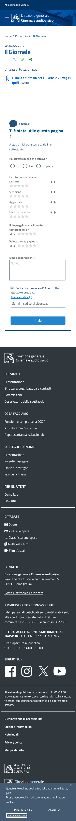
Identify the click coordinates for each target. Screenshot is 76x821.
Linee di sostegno (16, 467)
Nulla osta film (17, 544)
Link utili (10, 500)
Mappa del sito (14, 750)
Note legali (11, 734)
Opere (12, 524)
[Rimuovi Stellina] (51, 182)
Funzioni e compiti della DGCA (25, 421)
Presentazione (14, 381)
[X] (14, 59)
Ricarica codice (20, 297)
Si (18, 166)
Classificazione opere (22, 537)
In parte (48, 166)
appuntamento (21, 696)
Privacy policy (13, 742)
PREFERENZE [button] (23, 810)
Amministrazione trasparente (29, 605)
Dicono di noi (22, 36)
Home (8, 36)
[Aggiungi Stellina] (54, 182)
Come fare (11, 494)
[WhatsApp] (22, 59)
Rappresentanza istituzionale (24, 434)
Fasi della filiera (15, 474)
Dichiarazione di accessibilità (23, 718)
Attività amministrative (20, 428)
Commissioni (13, 394)
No (31, 166)
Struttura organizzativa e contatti (27, 388)
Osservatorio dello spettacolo (24, 401)
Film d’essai (16, 550)
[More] (30, 59)
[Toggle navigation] (6, 17)
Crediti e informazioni (18, 726)
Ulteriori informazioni (17, 815)
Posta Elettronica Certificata (23, 592)
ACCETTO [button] (54, 809)
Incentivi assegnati (17, 461)
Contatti (11, 567)
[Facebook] (6, 59)
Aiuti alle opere (18, 531)
